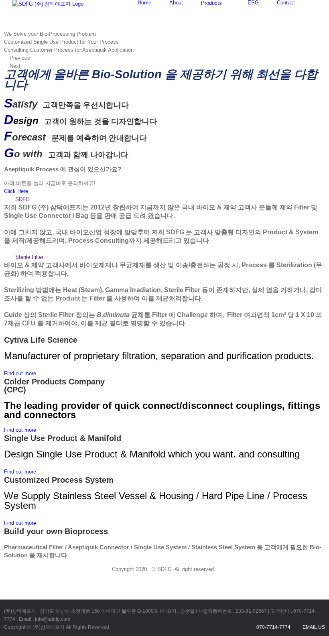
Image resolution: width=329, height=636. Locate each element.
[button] (20, 373)
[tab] (164, 199)
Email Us (312, 627)
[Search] (315, 2)
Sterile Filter (29, 257)
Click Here (16, 191)
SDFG (22, 199)
